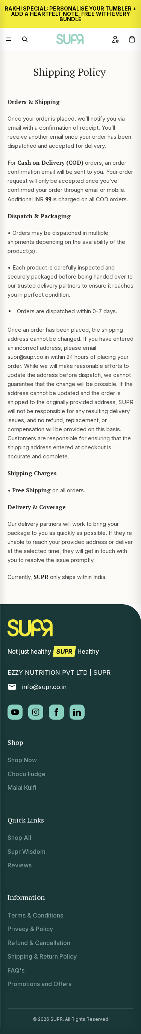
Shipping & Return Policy (42, 956)
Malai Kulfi (22, 787)
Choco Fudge (26, 774)
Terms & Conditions (35, 915)
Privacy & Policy (30, 929)
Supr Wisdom (26, 851)
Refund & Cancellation (39, 943)
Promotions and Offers (39, 984)
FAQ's (16, 970)
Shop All (19, 837)
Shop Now (22, 760)
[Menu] (8, 39)
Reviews (20, 865)
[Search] (25, 39)
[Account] (115, 39)
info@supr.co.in (44, 687)
